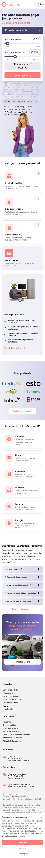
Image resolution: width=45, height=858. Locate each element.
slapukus (16, 821)
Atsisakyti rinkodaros (12, 741)
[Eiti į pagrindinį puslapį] (13, 4)
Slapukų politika (9, 725)
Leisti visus (22, 842)
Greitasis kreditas (10, 703)
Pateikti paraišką (22, 75)
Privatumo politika (10, 728)
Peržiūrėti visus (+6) (22, 411)
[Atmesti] (41, 817)
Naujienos (7, 722)
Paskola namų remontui (12, 699)
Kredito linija (8, 709)
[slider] (7, 43)
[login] (41, 4)
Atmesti (22, 848)
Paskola (6, 706)
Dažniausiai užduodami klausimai (16, 735)
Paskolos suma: (13, 39)
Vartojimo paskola (10, 690)
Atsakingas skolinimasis (13, 738)
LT (33, 4)
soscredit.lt (13, 794)
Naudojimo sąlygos (11, 731)
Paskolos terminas (14, 52)
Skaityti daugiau (20, 609)
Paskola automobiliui (11, 696)
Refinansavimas (9, 693)
